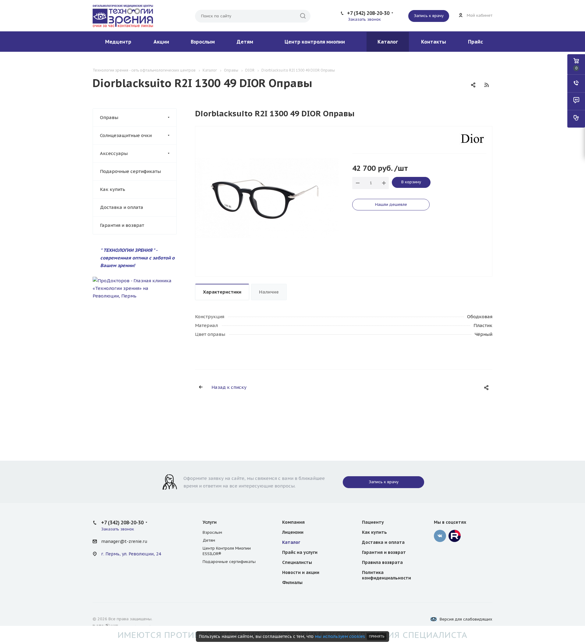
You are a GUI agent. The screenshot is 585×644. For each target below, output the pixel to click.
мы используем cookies (340, 636)
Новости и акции (300, 572)
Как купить (112, 189)
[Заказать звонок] (576, 83)
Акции (161, 42)
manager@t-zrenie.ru (124, 541)
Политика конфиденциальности (386, 575)
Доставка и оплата (121, 207)
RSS (486, 85)
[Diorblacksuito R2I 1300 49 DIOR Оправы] (267, 197)
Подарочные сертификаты (130, 171)
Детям (245, 42)
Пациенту (373, 522)
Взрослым (203, 42)
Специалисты (297, 562)
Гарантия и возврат (122, 225)
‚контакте (440, 536)
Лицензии (292, 532)
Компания (293, 522)
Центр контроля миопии (315, 42)
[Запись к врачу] (576, 119)
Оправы (109, 117)
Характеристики (222, 292)
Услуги (210, 522)
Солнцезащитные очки (126, 135)
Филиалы (292, 582)
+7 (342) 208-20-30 (368, 13)
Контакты (433, 42)
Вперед (337, 201)
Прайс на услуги (299, 552)
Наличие (269, 292)
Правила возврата (382, 562)
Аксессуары (114, 153)
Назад (196, 201)
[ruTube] (454, 536)
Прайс (475, 42)
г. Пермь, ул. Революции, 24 (131, 554)
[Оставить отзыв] (576, 101)
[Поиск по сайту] (302, 16)
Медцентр (118, 42)
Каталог (388, 42)
